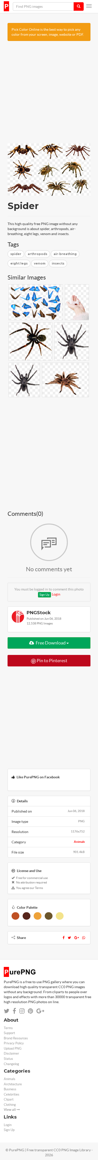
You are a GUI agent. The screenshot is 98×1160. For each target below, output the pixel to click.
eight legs (19, 263)
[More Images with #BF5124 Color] (15, 916)
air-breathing (65, 254)
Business (10, 1089)
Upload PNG (13, 1048)
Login (56, 594)
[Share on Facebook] (14, 1011)
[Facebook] (64, 938)
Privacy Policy (14, 1043)
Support (9, 1033)
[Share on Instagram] (22, 1011)
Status (8, 1059)
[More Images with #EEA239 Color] (37, 916)
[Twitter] (69, 938)
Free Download (50, 642)
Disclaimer (11, 1053)
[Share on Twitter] (6, 1011)
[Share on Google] (40, 1011)
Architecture (13, 1084)
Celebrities (11, 1094)
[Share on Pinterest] (30, 1011)
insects (58, 263)
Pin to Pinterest (51, 660)
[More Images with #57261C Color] (26, 916)
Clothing (10, 1105)
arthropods (37, 254)
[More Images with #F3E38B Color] (60, 916)
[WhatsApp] (83, 938)
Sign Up (44, 594)
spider (15, 254)
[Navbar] (89, 6)
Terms (8, 1028)
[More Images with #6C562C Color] (49, 916)
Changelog (11, 1064)
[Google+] (76, 938)
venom (39, 263)
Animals (79, 841)
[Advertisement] (49, 94)
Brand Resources (16, 1038)
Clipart (9, 1099)
